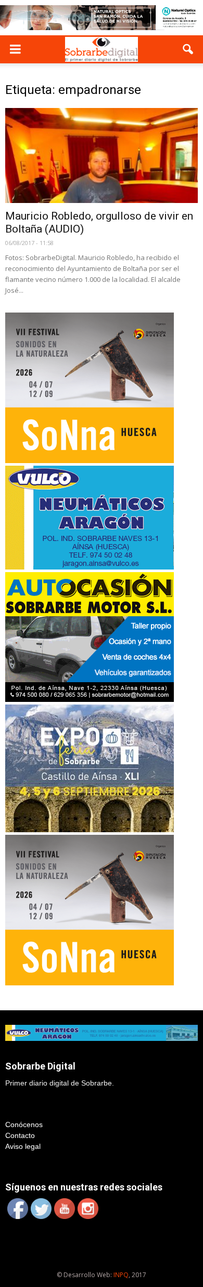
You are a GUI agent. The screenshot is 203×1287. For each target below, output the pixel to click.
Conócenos (24, 1124)
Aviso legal (23, 1146)
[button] (188, 49)
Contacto (20, 1135)
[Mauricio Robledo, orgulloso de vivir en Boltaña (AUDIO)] (101, 155)
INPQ (121, 1274)
